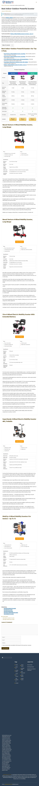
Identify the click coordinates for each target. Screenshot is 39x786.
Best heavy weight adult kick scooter (11, 612)
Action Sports (7, 5)
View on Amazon (19, 147)
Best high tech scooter (8, 609)
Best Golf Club (29, 664)
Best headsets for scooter (9, 613)
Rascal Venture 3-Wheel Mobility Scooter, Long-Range (14, 53)
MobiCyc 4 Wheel (9, 17)
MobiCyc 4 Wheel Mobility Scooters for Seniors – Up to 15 (22, 33)
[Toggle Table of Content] (12, 45)
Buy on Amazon (13, 119)
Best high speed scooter (8, 611)
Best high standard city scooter (10, 608)
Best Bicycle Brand (30, 666)
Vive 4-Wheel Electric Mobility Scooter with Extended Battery (16, 59)
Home (3, 5)
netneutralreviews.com (7, 774)
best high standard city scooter (8, 619)
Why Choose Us (17, 679)
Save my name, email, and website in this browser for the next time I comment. (17, 645)
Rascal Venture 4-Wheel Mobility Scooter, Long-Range (14, 56)
